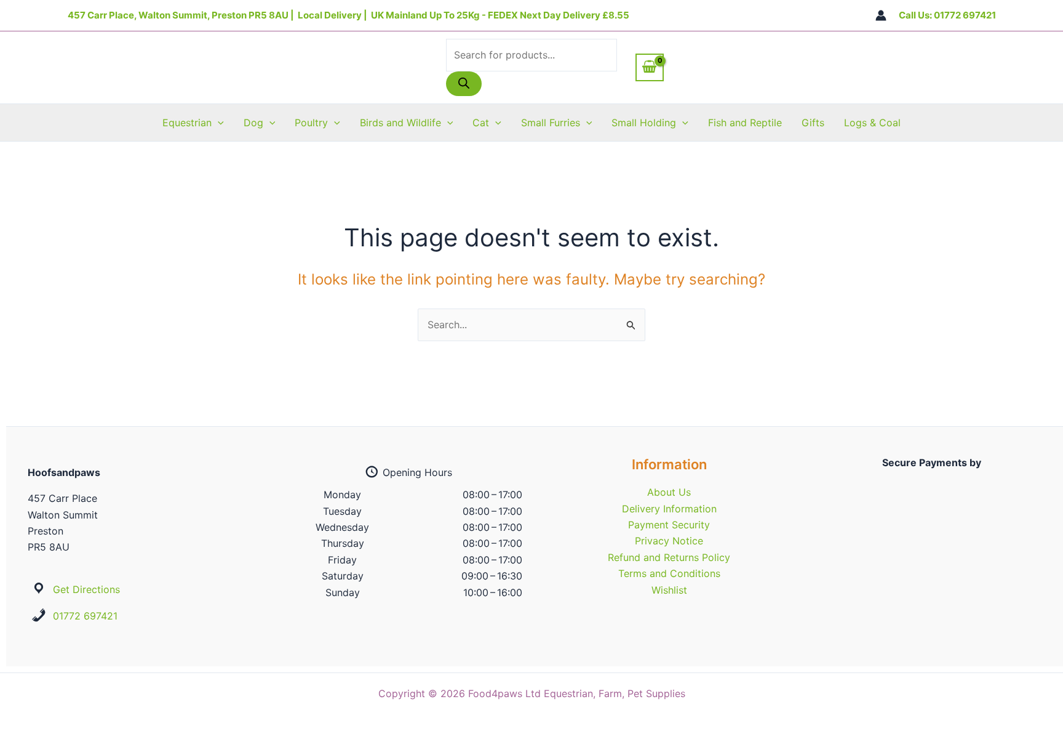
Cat (480, 122)
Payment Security (669, 525)
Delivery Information (669, 509)
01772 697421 (85, 616)
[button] (218, 122)
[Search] (464, 83)
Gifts (813, 122)
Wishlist (669, 590)
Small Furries (550, 122)
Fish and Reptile (745, 122)
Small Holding (643, 122)
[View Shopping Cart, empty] (649, 67)
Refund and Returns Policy (669, 557)
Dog (253, 122)
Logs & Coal (872, 122)
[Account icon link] (880, 15)
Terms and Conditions (669, 573)
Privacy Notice (669, 541)
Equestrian (187, 122)
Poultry (311, 122)
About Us (669, 492)
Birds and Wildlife (400, 122)
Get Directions (86, 589)
